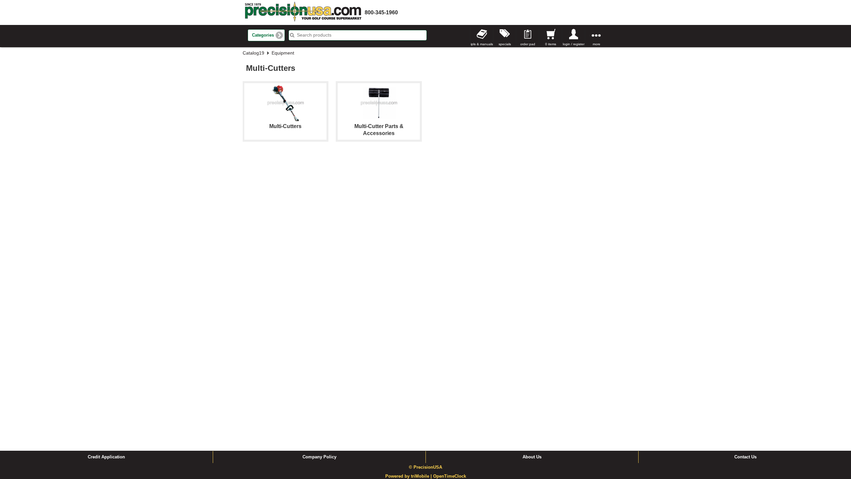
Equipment (283, 53)
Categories (263, 35)
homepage (303, 12)
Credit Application (106, 457)
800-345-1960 (381, 12)
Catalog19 (253, 53)
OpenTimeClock (449, 476)
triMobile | (422, 476)
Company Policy (319, 457)
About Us (532, 457)
